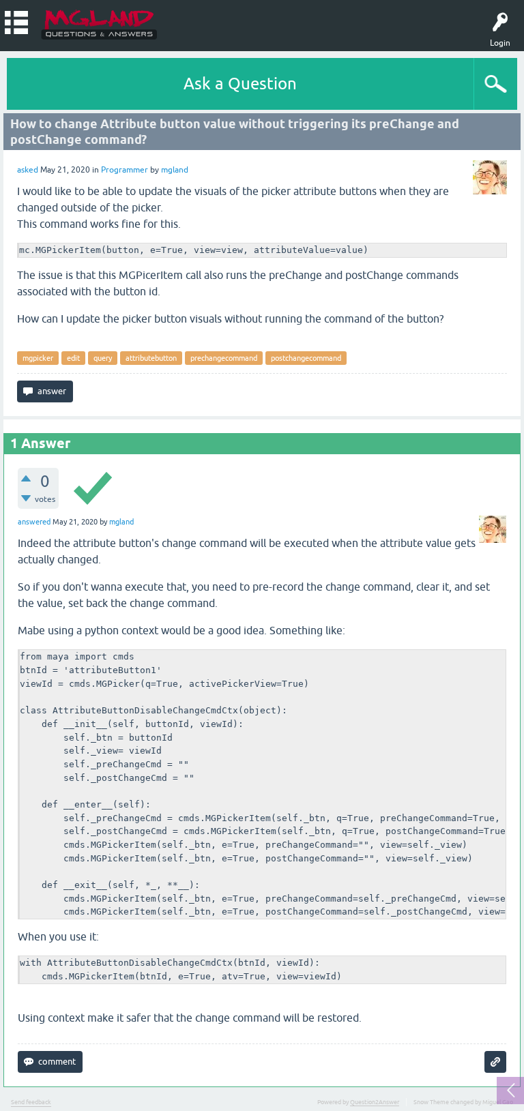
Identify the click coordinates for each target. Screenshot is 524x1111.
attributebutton (151, 358)
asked (27, 170)
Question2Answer (374, 1102)
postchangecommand (306, 358)
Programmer (124, 170)
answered (34, 522)
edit (73, 358)
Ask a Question (240, 83)
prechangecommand (223, 358)
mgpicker (38, 358)
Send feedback (31, 1102)
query (102, 358)
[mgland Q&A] (99, 23)
